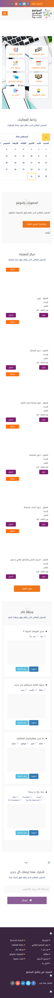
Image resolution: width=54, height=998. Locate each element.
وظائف (45, 954)
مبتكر (14, 743)
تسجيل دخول (37, 3)
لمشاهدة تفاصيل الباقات (36, 224)
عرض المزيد (27, 588)
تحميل (11, 315)
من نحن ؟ (44, 949)
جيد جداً (32, 636)
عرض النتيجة (22, 669)
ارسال (25, 900)
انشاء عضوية (18, 959)
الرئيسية (45, 940)
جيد (41, 636)
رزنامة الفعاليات (17, 945)
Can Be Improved (33, 800)
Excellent (26, 797)
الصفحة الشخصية (16, 940)
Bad (14, 797)
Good (38, 797)
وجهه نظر (19, 949)
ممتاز (41, 690)
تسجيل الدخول (42, 959)
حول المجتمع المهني (40, 945)
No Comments (14, 800)
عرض (43, 315)
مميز (32, 743)
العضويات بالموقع (16, 954)
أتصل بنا (45, 963)
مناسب (31, 690)
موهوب (23, 743)
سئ (23, 690)
